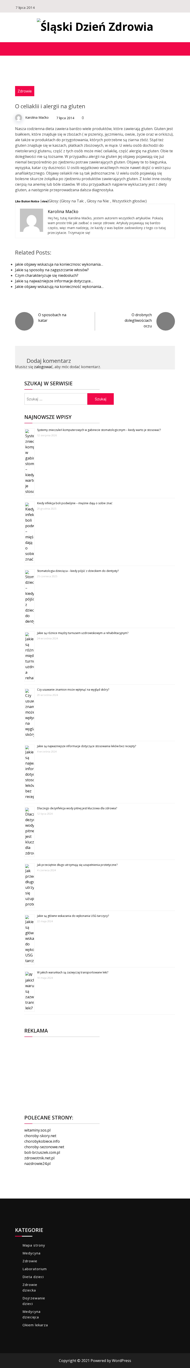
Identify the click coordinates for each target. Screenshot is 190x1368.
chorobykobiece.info (42, 1141)
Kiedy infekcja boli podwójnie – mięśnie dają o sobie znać (74, 503)
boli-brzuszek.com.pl (42, 1152)
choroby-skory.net (40, 1135)
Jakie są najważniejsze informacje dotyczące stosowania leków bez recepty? (86, 746)
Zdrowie (25, 91)
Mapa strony (33, 1245)
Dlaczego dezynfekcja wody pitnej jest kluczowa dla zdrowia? (77, 808)
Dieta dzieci (33, 1276)
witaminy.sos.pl (37, 1130)
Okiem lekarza (35, 1325)
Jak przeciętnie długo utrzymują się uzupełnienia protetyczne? (77, 865)
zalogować (43, 366)
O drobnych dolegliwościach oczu (138, 320)
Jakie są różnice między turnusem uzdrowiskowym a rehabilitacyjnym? (82, 633)
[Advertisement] (99, 1072)
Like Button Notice (27, 201)
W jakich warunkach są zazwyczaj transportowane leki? (72, 972)
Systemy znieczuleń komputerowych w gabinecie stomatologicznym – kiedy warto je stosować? (99, 430)
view (44, 201)
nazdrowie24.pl (37, 1163)
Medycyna (31, 1253)
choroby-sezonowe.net (44, 1146)
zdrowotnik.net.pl (39, 1158)
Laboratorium (34, 1268)
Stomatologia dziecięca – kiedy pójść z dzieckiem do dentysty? (78, 571)
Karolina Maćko (37, 117)
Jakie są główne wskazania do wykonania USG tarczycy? (73, 916)
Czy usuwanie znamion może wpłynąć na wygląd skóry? (73, 690)
